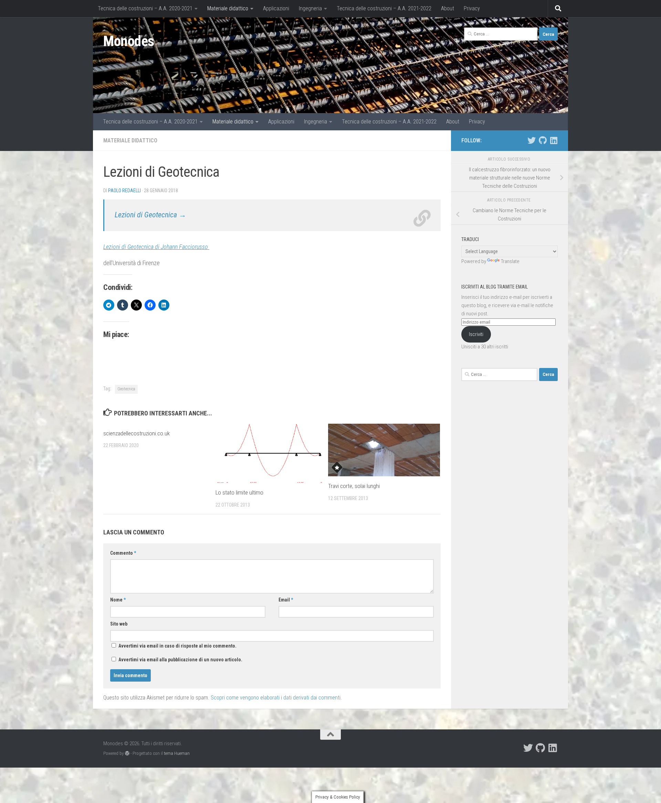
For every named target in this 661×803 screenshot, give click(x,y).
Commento (123, 553)
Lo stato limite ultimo (239, 492)
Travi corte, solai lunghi (354, 485)
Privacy (472, 8)
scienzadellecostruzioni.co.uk (136, 433)
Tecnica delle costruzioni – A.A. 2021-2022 (384, 8)
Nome (118, 600)
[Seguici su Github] (542, 140)
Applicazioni (276, 8)
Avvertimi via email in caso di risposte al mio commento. (177, 646)
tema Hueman (177, 753)
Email (286, 600)
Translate (510, 261)
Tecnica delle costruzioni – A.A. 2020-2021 (145, 8)
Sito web (118, 624)
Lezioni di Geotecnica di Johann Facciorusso (156, 246)
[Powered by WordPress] (127, 753)
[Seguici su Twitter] (531, 140)
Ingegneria (310, 8)
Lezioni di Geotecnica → (150, 214)
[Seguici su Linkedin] (553, 140)
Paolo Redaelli (124, 190)
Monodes (128, 41)
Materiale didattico (227, 8)
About (447, 8)
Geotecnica (126, 389)
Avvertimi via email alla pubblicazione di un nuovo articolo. (180, 659)
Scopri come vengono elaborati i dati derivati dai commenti (275, 697)
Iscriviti (476, 334)
